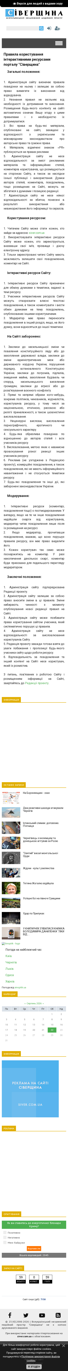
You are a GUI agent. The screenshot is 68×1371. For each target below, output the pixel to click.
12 (24, 1024)
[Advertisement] (34, 740)
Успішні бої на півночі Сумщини (41, 898)
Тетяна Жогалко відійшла (38, 883)
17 (6, 1030)
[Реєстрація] (57, 29)
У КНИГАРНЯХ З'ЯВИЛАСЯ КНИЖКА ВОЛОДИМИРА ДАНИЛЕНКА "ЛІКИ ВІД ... (44, 931)
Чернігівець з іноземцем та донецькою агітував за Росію (40, 839)
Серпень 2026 (34, 1003)
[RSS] (58, 1316)
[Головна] (34, 17)
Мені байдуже (16, 1242)
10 (6, 1024)
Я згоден (34, 1366)
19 (24, 1030)
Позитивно (14, 1232)
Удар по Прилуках (33, 913)
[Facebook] (10, 1316)
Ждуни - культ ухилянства (38, 868)
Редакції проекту (37, 683)
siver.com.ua (36, 233)
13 (33, 1024)
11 (15, 1024)
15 (52, 1024)
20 (33, 1030)
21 (43, 1030)
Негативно (14, 1237)
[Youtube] (42, 1316)
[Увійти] (48, 29)
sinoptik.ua (20, 987)
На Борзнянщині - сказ (36, 792)
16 (61, 1024)
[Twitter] (26, 1316)
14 (43, 1024)
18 (15, 1030)
